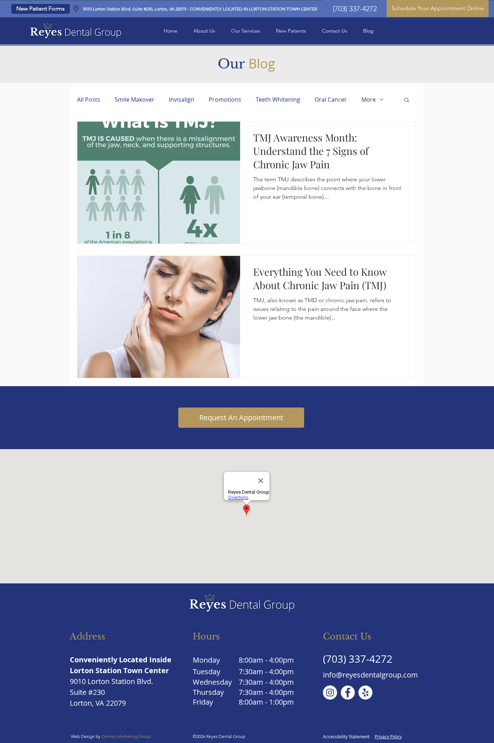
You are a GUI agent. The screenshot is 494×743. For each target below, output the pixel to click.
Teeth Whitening (278, 99)
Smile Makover (134, 99)
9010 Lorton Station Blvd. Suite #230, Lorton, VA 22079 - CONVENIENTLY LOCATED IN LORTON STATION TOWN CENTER (200, 9)
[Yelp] (365, 692)
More (368, 99)
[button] (204, 31)
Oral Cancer (331, 99)
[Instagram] (330, 692)
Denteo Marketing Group (127, 736)
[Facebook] (348, 692)
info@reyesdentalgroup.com (370, 675)
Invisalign (181, 99)
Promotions (225, 99)
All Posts (88, 99)
